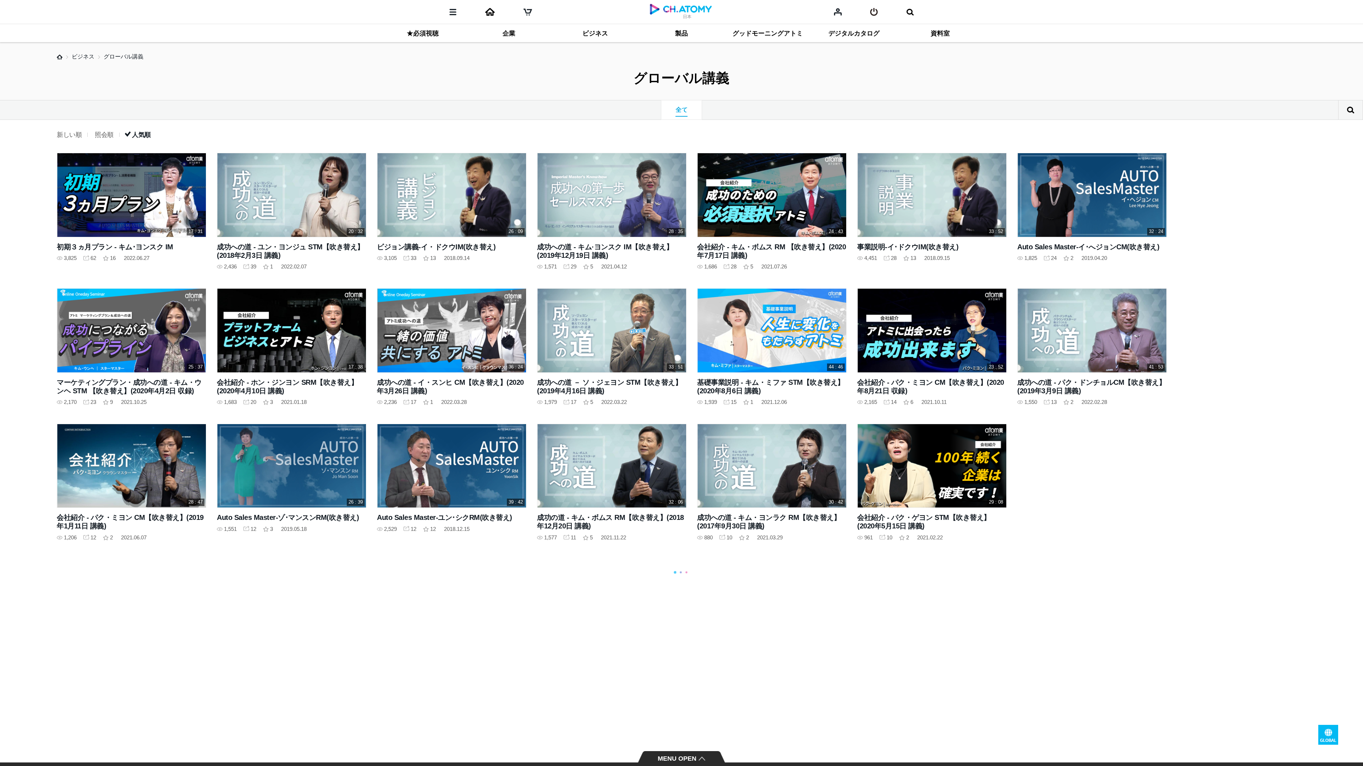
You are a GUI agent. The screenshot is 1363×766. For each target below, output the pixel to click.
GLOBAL (1328, 735)
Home (59, 57)
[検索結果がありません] (909, 12)
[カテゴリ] (453, 12)
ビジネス (83, 57)
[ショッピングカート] (527, 12)
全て (681, 109)
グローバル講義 (123, 57)
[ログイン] (874, 12)
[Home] (490, 12)
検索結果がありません (1350, 110)
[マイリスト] (838, 11)
